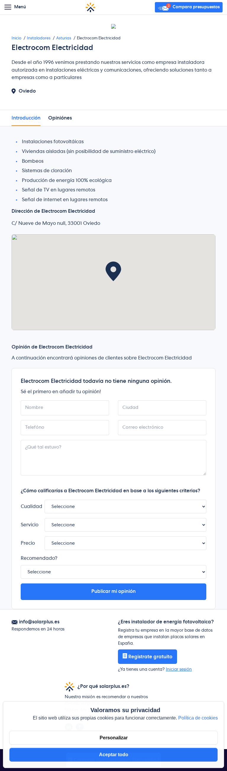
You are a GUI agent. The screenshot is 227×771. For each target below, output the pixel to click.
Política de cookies (198, 717)
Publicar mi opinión (113, 591)
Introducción (26, 118)
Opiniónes (60, 118)
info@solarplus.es (39, 622)
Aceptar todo (113, 754)
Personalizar (114, 737)
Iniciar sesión (179, 669)
